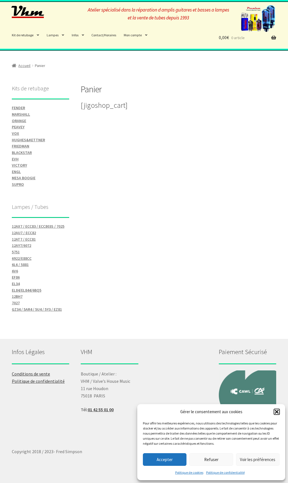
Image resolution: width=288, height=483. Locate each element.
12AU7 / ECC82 (24, 232)
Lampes (52, 35)
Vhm (28, 11)
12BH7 (17, 296)
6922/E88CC (22, 258)
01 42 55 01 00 (101, 409)
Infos (75, 35)
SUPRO (18, 184)
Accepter (165, 459)
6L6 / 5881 (20, 264)
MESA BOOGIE (23, 177)
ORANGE (19, 120)
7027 (16, 302)
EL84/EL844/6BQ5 (26, 290)
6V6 (15, 271)
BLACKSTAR (22, 152)
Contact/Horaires (103, 35)
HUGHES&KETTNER (28, 139)
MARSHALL (21, 114)
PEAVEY (18, 126)
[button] (277, 412)
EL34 (16, 283)
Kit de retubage (22, 35)
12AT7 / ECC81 (24, 239)
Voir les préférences (257, 459)
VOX (15, 133)
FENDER (18, 107)
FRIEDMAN (20, 146)
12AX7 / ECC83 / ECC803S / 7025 (38, 226)
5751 (16, 251)
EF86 (16, 277)
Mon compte (133, 35)
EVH (15, 159)
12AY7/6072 (21, 245)
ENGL (16, 171)
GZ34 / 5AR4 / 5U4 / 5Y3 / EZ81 (37, 309)
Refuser (211, 459)
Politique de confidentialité (225, 472)
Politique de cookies (189, 472)
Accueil (24, 65)
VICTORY (19, 165)
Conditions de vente (31, 374)
